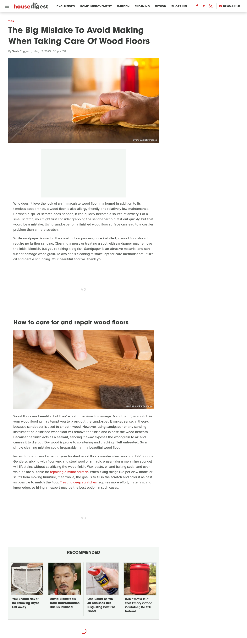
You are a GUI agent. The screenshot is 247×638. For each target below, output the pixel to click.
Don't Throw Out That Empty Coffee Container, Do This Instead (138, 605)
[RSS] (210, 6)
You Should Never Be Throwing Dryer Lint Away (25, 603)
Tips (11, 21)
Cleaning (142, 6)
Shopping (179, 6)
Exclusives (66, 6)
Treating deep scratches (78, 482)
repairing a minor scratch (69, 471)
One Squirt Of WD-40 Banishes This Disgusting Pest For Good (101, 605)
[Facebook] (197, 6)
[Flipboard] (204, 6)
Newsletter (231, 6)
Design (160, 6)
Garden (123, 6)
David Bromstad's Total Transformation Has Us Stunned (65, 603)
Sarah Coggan (20, 51)
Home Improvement (96, 6)
